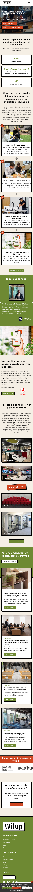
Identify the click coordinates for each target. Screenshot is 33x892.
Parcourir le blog (9, 561)
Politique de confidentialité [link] (16, 890)
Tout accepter (6, 888)
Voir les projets (15, 541)
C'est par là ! (8, 877)
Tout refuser (16, 888)
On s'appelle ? (7, 393)
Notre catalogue (8, 23)
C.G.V (4, 862)
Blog (4, 845)
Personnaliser (27, 888)
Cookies (5, 867)
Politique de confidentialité (11, 865)
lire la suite (9, 607)
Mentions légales (8, 859)
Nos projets (6, 842)
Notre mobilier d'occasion (11, 27)
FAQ (4, 848)
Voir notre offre (15, 270)
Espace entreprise (8, 857)
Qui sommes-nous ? (9, 839)
